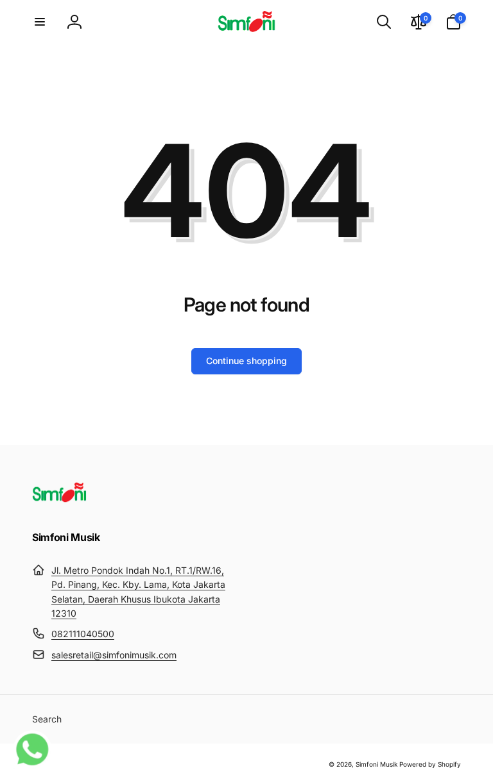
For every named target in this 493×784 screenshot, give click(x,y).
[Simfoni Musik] (59, 502)
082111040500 (82, 633)
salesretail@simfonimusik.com (114, 654)
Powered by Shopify (430, 764)
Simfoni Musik (376, 764)
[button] (40, 22)
